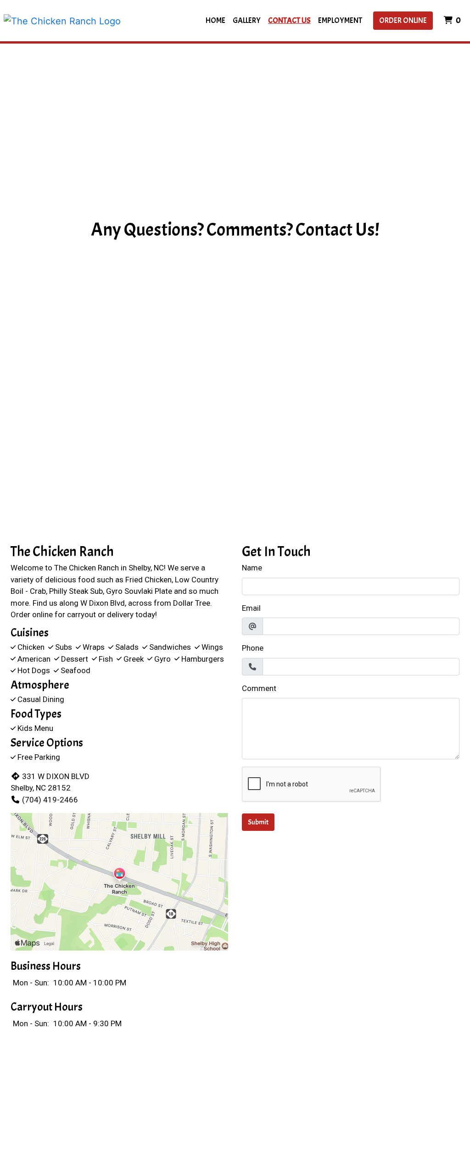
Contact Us (289, 20)
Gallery (247, 20)
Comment (259, 688)
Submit (258, 822)
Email (251, 608)
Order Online (403, 20)
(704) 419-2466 (50, 799)
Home (215, 20)
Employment (340, 20)
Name (252, 567)
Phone (252, 647)
